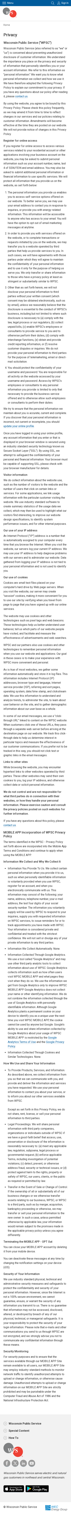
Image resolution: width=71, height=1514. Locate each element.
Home (6, 25)
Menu (10, 3)
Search (53, 3)
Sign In (65, 3)
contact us (21, 96)
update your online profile (18, 426)
